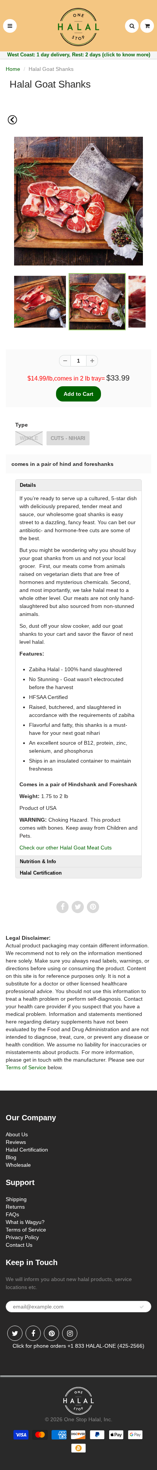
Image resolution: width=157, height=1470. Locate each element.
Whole (29, 438)
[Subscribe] (141, 1307)
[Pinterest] (51, 1333)
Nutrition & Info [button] (38, 861)
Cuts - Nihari (68, 438)
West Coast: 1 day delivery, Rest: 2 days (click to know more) (78, 55)
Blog (11, 1157)
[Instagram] (69, 1333)
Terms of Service (26, 1067)
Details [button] (28, 485)
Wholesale (18, 1165)
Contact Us (19, 1245)
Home (13, 69)
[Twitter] (14, 1333)
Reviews (16, 1142)
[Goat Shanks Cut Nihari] (78, 201)
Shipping (16, 1199)
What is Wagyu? (25, 1222)
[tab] (78, 485)
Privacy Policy (22, 1237)
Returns (15, 1207)
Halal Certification (27, 1150)
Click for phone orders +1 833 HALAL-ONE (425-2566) (78, 1346)
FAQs (12, 1214)
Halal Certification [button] (41, 873)
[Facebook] (33, 1333)
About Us (17, 1134)
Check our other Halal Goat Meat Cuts (65, 848)
